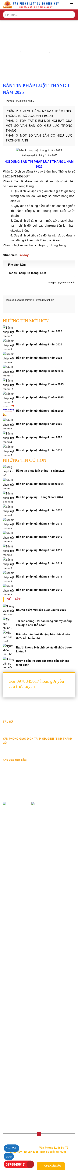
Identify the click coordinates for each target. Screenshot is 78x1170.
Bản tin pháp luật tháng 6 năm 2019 (39, 550)
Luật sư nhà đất (15, 946)
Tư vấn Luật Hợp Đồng (19, 1108)
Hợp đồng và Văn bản (19, 995)
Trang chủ (12, 52)
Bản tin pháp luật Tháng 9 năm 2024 (39, 497)
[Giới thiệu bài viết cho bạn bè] (59, 101)
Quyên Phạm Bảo (66, 282)
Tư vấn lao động (15, 1048)
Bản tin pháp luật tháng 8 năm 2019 (39, 523)
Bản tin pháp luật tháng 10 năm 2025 (40, 371)
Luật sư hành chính (17, 983)
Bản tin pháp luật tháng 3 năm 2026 (39, 424)
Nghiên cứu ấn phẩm (35, 52)
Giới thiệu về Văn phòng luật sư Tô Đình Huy (32, 859)
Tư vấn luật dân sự (17, 1084)
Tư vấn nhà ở (14, 1042)
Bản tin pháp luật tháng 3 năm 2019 (39, 590)
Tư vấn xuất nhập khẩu (20, 1066)
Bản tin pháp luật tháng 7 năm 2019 (39, 537)
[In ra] (66, 101)
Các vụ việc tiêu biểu (18, 877)
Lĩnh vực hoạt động (17, 865)
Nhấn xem (16, 255)
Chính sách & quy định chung (23, 889)
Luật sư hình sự (15, 977)
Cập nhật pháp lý (16, 918)
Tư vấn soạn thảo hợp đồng (22, 1001)
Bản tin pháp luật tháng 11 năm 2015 (40, 384)
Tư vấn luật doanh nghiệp (21, 1096)
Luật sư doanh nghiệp (19, 940)
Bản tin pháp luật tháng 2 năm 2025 (39, 331)
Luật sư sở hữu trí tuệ (19, 989)
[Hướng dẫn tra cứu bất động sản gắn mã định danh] (8, 662)
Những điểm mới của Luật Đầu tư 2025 (41, 610)
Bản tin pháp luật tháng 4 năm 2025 (39, 344)
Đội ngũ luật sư (15, 871)
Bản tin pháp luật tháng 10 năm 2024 (40, 484)
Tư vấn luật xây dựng (18, 1072)
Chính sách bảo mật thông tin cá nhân (28, 883)
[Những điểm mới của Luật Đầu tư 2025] (8, 609)
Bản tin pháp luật (62, 52)
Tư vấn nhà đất (15, 1030)
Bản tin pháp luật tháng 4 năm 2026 (39, 437)
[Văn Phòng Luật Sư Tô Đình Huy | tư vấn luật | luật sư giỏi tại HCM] (31, 5)
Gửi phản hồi (52, 1166)
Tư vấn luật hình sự (17, 1078)
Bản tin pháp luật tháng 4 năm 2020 (39, 510)
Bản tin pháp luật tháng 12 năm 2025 (40, 397)
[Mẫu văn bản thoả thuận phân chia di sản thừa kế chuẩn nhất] (8, 636)
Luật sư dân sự (15, 971)
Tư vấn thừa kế (15, 1023)
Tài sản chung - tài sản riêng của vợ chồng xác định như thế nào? (44, 623)
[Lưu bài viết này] (72, 101)
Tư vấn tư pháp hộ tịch (19, 1090)
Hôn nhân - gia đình (18, 964)
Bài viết (10, 905)
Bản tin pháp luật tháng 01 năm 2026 (40, 410)
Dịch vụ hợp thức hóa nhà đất (23, 1007)
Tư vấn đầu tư (14, 1054)
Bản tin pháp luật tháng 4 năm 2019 (39, 576)
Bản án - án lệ (14, 924)
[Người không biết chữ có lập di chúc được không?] (8, 649)
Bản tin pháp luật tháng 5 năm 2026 (39, 450)
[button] (7, 273)
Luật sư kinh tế (14, 952)
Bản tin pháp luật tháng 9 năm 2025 (39, 357)
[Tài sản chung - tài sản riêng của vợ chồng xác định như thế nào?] (8, 623)
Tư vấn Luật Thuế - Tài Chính (23, 1102)
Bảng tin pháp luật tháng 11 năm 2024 (40, 470)
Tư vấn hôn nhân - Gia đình (22, 1036)
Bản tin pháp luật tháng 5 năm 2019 (39, 563)
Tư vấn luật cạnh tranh (19, 1060)
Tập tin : (27, 273)
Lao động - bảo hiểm (18, 958)
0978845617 (15, 1164)
